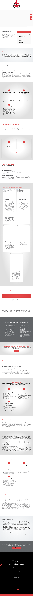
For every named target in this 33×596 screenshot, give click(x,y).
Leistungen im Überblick (23, 32)
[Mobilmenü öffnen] (16, 9)
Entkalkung (21, 40)
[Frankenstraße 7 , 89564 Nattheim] (18, 589)
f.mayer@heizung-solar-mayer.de (17, 564)
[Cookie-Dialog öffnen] (1, 565)
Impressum (7, 594)
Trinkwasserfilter (22, 36)
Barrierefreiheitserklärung (23, 594)
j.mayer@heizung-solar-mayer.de (17, 567)
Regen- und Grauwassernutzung (22, 39)
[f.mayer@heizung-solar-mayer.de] (16, 589)
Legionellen (21, 42)
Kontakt (16, 594)
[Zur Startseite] (16, 4)
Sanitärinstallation (22, 34)
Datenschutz (12, 594)
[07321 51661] (15, 589)
